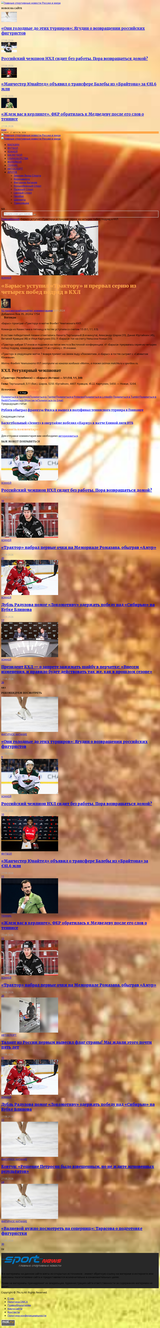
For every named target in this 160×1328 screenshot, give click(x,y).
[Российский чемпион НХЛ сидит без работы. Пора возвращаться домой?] (9, 51)
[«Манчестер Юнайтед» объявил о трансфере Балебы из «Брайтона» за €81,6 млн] (9, 76)
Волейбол (15, 162)
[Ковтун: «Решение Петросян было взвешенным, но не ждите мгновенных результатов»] (29, 1156)
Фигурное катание (25, 182)
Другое (12, 172)
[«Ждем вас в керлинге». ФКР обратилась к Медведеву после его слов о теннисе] (9, 107)
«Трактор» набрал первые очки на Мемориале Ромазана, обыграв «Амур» (78, 547)
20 (2, 558)
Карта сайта (15, 1308)
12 (2, 938)
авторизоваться (68, 436)
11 (2, 876)
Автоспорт (15, 168)
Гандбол (19, 196)
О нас (11, 1298)
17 (2, 620)
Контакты (14, 1312)
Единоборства (18, 158)
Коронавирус (22, 179)
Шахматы (20, 199)
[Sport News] (30, 3)
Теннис (13, 165)
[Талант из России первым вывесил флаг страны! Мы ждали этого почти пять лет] (29, 1031)
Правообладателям (19, 1305)
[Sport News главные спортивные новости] (32, 1267)
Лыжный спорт (23, 189)
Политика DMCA (18, 1301)
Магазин (13, 144)
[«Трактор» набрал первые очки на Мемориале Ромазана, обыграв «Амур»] (29, 537)
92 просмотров (10, 310)
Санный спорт (23, 192)
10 (2, 501)
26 (2, 682)
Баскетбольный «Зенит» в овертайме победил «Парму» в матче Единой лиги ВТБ (67, 423)
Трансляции (21, 203)
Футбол (13, 148)
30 (2, 1244)
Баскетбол (15, 155)
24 (2, 1182)
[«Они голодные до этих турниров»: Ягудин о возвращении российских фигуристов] (9, 21)
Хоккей (13, 151)
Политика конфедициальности (27, 1315)
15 (2, 1058)
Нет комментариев (41, 310)
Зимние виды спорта (27, 175)
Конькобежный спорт (27, 186)
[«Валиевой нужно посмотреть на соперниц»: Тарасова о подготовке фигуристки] (29, 1218)
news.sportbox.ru (27, 389)
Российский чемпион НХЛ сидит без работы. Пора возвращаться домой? (74, 58)
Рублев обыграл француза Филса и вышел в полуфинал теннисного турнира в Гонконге (72, 410)
